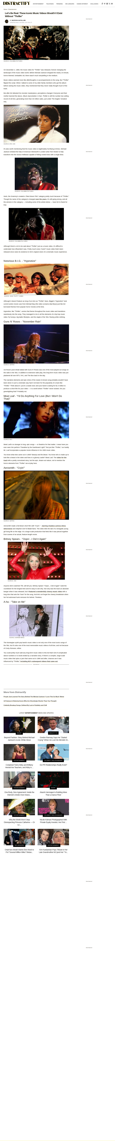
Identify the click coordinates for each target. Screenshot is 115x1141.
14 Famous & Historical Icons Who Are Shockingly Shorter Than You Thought (30, 701)
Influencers (69, 4)
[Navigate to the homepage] (16, 3)
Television (50, 4)
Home (5, 9)
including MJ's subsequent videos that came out (39, 661)
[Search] (102, 3)
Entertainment (38, 4)
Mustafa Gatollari (19, 20)
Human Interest (82, 4)
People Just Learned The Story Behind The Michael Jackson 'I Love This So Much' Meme (34, 696)
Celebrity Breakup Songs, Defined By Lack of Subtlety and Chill (25, 705)
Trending (59, 4)
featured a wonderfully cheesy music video (45, 591)
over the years (41, 199)
